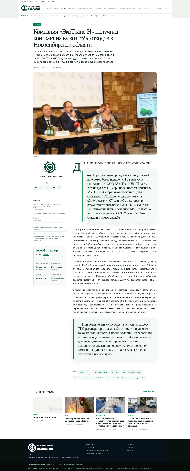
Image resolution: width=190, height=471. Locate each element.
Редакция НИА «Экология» (49, 176)
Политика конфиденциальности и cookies (41, 464)
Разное (146, 8)
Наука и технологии (127, 8)
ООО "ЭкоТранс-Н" (103, 378)
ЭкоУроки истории (109, 16)
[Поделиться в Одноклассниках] (47, 187)
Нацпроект (65, 16)
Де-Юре (72, 8)
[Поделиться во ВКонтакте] (41, 187)
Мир (139, 8)
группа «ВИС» (85, 372)
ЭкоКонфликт (95, 16)
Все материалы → (150, 392)
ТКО (143, 378)
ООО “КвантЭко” (119, 378)
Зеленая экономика (85, 8)
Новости (130, 450)
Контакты (51, 1)
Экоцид (63, 8)
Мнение (98, 8)
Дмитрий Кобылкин (100, 372)
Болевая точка (53, 16)
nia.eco (69, 468)
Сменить (46, 254)
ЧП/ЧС (56, 8)
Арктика (42, 16)
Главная (48, 8)
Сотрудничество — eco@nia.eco (97, 453)
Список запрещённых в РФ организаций (70, 464)
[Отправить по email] (53, 187)
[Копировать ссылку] (59, 187)
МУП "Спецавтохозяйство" (132, 372)
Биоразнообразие (110, 8)
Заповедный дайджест (80, 16)
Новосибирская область (83, 378)
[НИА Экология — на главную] (30, 8)
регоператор (133, 378)
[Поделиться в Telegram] (35, 187)
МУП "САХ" (115, 372)
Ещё (159, 8)
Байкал (33, 16)
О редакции (42, 1)
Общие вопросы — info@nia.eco (97, 450)
